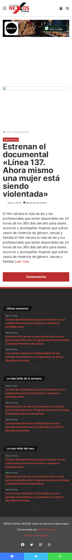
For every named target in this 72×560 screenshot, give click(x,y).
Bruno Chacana (46, 529)
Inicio (8, 131)
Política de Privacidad (36, 535)
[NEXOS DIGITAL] (19, 8)
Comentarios (36, 277)
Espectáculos (21, 131)
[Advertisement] (36, 63)
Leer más (22, 261)
